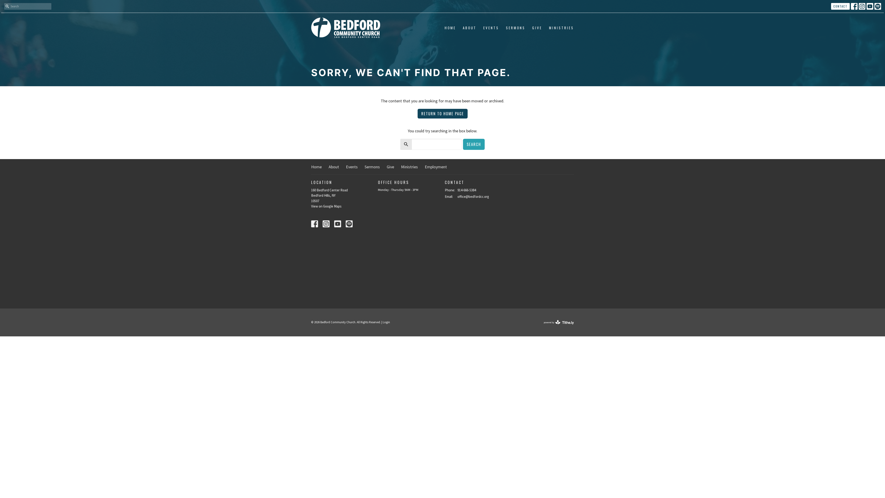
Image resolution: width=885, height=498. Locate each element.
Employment (436, 166)
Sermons (515, 27)
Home (450, 27)
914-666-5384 (466, 190)
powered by (556, 326)
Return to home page (442, 113)
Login (386, 322)
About (469, 27)
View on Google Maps (326, 206)
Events (491, 27)
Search (474, 144)
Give (537, 27)
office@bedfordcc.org (473, 196)
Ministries (561, 27)
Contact (840, 6)
